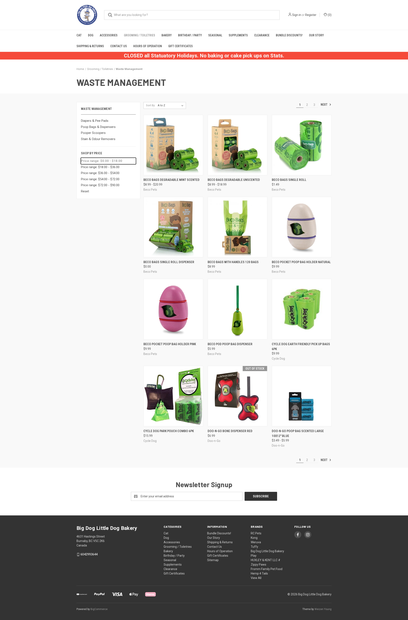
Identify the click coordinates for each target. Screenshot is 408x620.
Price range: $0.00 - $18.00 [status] (101, 161)
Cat (79, 35)
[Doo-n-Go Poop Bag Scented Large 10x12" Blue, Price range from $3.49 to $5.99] (302, 396)
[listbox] (171, 105)
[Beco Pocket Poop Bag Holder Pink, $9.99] (173, 309)
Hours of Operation (147, 46)
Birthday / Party (190, 35)
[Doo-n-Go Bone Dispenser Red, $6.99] (237, 396)
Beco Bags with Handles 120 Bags (233, 262)
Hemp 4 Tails (259, 573)
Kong (254, 537)
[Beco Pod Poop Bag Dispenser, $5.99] (237, 309)
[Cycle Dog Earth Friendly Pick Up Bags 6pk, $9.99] (302, 309)
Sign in (296, 15)
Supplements (238, 35)
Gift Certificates (180, 46)
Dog (90, 35)
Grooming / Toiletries (139, 35)
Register (310, 15)
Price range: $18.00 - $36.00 (100, 167)
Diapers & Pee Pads (94, 121)
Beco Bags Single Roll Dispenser (168, 262)
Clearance (261, 35)
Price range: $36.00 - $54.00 (100, 173)
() (329, 15)
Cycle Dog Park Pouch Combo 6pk (168, 431)
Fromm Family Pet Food (266, 569)
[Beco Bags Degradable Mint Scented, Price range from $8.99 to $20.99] (173, 145)
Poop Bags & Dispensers (98, 127)
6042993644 (89, 554)
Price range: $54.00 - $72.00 (100, 179)
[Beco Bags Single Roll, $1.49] (302, 145)
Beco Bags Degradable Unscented (234, 180)
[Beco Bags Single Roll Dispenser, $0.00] (173, 227)
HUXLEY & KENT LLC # (265, 560)
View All (256, 578)
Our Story (316, 35)
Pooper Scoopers (93, 133)
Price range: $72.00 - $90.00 (100, 185)
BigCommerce (99, 609)
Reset (85, 191)
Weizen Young (323, 609)
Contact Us (118, 46)
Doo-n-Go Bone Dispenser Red (230, 431)
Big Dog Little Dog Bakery (267, 551)
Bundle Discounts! (289, 35)
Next (324, 104)
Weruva (256, 542)
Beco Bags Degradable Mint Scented (171, 180)
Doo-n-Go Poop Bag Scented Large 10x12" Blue (298, 433)
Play (253, 555)
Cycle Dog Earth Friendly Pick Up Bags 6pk (301, 346)
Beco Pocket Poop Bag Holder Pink (169, 344)
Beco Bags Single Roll (289, 180)
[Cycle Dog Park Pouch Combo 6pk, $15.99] (173, 396)
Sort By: (150, 105)
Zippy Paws (258, 564)
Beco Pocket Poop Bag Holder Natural (301, 262)
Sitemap (213, 560)
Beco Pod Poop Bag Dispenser (230, 344)
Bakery (167, 35)
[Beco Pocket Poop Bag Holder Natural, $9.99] (302, 227)
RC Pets (256, 533)
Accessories (109, 35)
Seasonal (215, 35)
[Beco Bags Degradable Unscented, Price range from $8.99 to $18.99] (237, 145)
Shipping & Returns (90, 46)
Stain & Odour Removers (98, 139)
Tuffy (254, 546)
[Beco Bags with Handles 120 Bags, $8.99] (237, 227)
